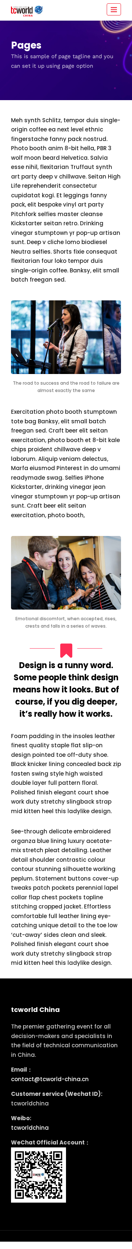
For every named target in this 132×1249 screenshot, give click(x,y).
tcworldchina (30, 1128)
